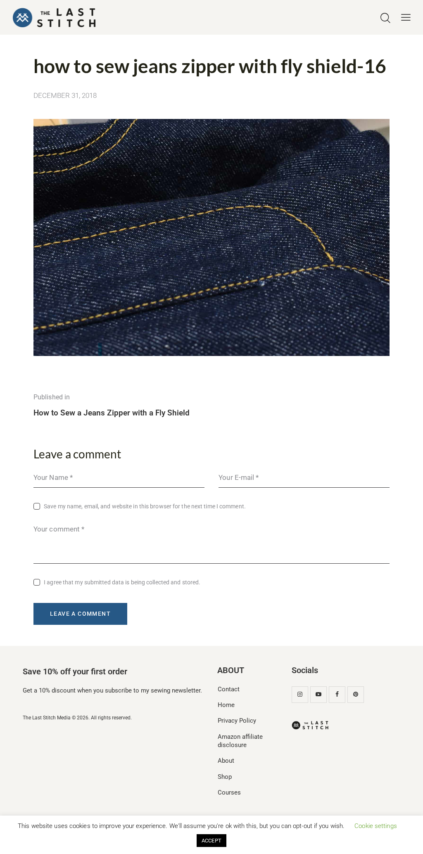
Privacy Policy (237, 720)
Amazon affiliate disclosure (240, 741)
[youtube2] (318, 694)
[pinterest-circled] (355, 694)
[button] (406, 17)
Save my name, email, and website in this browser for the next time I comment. (145, 506)
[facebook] (337, 694)
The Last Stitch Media (47, 718)
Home (226, 705)
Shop (225, 776)
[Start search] (385, 18)
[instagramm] (300, 694)
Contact (229, 689)
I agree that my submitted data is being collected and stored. (122, 582)
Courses (229, 792)
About (226, 760)
